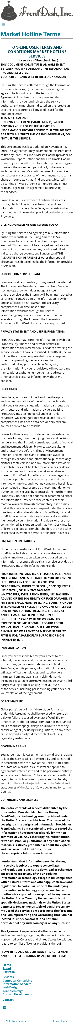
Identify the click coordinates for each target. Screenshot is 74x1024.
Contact (8, 1000)
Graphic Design (13, 991)
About (7, 968)
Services (8, 977)
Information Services (17, 984)
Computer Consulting (17, 980)
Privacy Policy (60, 1020)
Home (7, 965)
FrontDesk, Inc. (19, 1020)
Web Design (11, 987)
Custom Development (18, 994)
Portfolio (9, 972)
